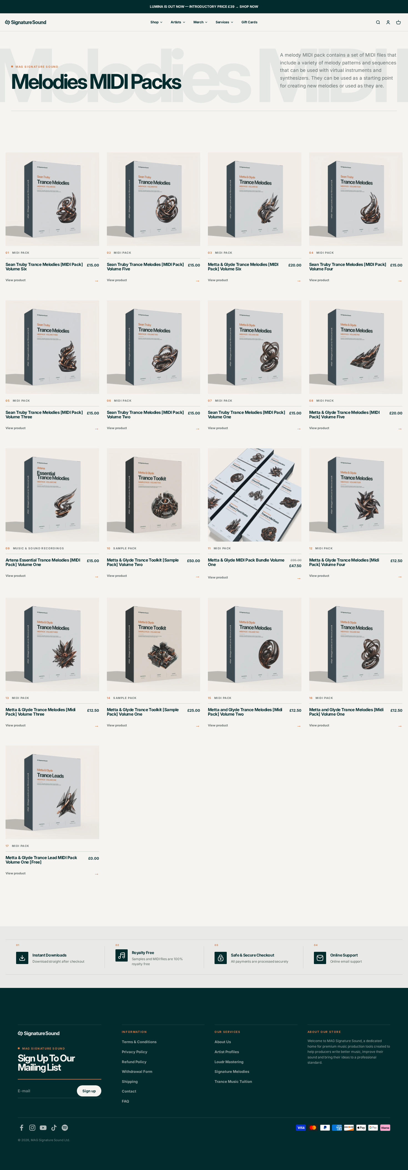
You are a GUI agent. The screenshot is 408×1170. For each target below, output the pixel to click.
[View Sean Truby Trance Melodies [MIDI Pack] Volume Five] (153, 218)
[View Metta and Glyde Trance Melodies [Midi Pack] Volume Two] (254, 663)
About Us (223, 1042)
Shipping (130, 1081)
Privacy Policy (134, 1052)
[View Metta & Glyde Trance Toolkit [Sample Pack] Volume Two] (153, 514)
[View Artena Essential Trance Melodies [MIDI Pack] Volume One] (52, 514)
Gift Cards (249, 22)
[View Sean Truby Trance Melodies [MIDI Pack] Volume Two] (153, 366)
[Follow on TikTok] (54, 1127)
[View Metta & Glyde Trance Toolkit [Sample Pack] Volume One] (153, 663)
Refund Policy (134, 1062)
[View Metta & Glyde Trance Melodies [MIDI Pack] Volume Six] (254, 218)
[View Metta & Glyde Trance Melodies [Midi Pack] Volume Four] (356, 514)
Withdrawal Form (137, 1071)
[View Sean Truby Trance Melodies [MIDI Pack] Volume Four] (356, 218)
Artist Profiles (227, 1052)
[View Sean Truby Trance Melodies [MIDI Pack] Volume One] (254, 366)
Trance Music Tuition (233, 1081)
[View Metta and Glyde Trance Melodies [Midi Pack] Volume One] (356, 663)
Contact (129, 1091)
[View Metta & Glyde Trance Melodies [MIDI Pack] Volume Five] (356, 366)
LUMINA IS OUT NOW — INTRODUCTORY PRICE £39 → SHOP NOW (204, 6)
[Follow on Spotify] (65, 1127)
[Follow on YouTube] (43, 1127)
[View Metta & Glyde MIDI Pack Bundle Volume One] (254, 515)
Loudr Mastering (229, 1062)
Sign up (89, 1091)
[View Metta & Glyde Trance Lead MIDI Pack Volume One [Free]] (52, 811)
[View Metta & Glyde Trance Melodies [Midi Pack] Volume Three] (52, 663)
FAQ (125, 1101)
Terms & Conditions (139, 1042)
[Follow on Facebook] (21, 1127)
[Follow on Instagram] (32, 1127)
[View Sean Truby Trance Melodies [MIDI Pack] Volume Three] (52, 366)
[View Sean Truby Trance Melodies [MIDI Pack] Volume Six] (52, 218)
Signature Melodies (232, 1071)
